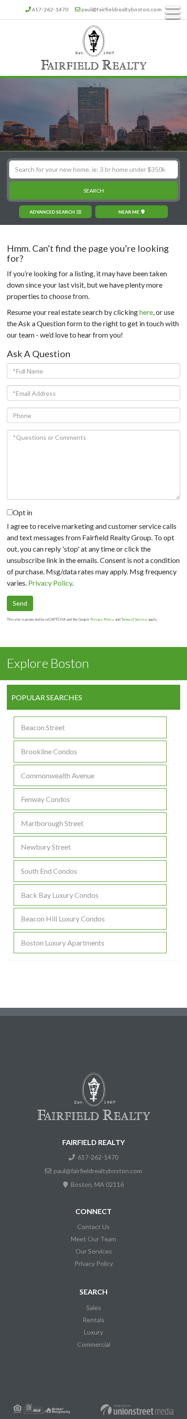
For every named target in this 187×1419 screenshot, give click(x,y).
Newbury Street (46, 846)
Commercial (93, 1344)
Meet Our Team (93, 1239)
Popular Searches (46, 697)
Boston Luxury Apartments (62, 942)
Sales (93, 1307)
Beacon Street (43, 727)
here (146, 312)
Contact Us (93, 1226)
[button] (93, 190)
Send (20, 603)
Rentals (93, 1320)
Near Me (128, 211)
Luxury (93, 1332)
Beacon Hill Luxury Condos (63, 918)
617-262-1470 (50, 9)
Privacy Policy (50, 582)
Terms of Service (134, 619)
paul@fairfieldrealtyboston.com (121, 9)
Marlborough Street (52, 823)
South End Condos (49, 870)
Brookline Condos (49, 751)
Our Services (93, 1251)
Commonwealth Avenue (57, 775)
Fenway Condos (45, 799)
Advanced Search (52, 211)
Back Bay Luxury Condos (59, 895)
